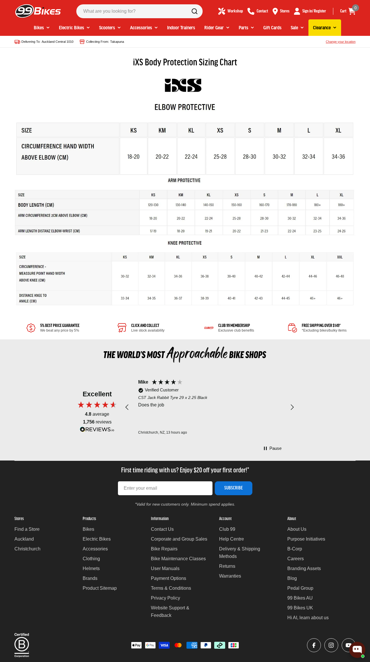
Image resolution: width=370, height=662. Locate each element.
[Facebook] (314, 645)
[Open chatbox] (357, 650)
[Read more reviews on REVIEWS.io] (97, 431)
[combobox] (139, 11)
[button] (127, 407)
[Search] (194, 11)
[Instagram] (331, 645)
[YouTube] (349, 645)
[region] (209, 407)
